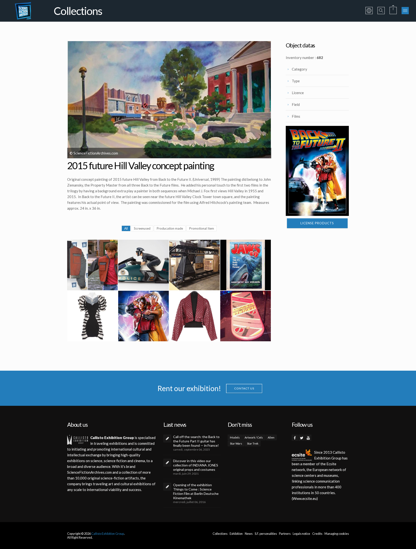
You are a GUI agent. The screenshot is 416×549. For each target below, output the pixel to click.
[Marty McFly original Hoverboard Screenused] (245, 316)
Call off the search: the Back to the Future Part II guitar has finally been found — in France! (196, 441)
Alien (271, 437)
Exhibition (236, 534)
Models (235, 437)
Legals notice (301, 534)
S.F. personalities (266, 534)
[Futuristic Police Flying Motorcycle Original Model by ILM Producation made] (143, 265)
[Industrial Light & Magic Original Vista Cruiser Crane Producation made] (194, 265)
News (249, 534)
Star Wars (236, 443)
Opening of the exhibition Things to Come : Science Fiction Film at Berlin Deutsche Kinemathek (196, 491)
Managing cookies (337, 534)
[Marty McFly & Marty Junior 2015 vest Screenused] (92, 265)
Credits (317, 534)
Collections (220, 534)
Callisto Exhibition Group (107, 534)
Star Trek (252, 443)
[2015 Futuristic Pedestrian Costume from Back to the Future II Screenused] (92, 316)
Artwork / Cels (254, 437)
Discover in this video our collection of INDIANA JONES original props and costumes (195, 465)
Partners (285, 534)
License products (317, 223)
